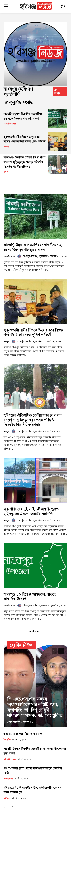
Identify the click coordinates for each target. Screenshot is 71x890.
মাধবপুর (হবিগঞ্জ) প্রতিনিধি (35, 256)
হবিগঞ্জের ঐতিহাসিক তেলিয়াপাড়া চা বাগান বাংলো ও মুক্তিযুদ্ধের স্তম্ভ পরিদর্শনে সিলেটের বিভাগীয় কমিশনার (24, 161)
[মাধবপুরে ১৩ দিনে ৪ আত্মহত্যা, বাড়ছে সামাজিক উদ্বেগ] (35, 565)
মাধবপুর (6, 146)
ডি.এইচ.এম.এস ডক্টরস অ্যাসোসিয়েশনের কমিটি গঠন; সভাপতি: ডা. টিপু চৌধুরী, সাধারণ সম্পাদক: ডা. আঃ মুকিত (34, 707)
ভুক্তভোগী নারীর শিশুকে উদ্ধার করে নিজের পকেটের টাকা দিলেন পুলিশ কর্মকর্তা (34, 332)
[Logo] (35, 6)
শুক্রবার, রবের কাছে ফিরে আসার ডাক (23, 734)
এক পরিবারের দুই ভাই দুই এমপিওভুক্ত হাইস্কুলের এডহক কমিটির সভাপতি (31, 511)
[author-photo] (19, 256)
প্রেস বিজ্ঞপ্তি (13, 722)
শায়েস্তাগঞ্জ (8, 778)
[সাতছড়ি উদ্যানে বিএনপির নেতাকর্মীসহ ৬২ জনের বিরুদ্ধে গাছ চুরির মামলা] (57, 118)
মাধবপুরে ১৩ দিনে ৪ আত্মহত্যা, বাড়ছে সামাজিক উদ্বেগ (30, 596)
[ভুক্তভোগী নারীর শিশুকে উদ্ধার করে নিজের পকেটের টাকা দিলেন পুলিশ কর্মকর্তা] (57, 141)
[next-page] (61, 651)
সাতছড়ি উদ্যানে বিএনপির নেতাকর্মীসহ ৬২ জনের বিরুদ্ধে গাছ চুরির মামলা (33, 247)
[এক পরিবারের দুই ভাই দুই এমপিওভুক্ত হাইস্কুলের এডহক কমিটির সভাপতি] (35, 480)
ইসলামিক (7, 739)
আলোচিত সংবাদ (10, 123)
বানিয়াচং (7, 798)
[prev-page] (54, 651)
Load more (34, 631)
